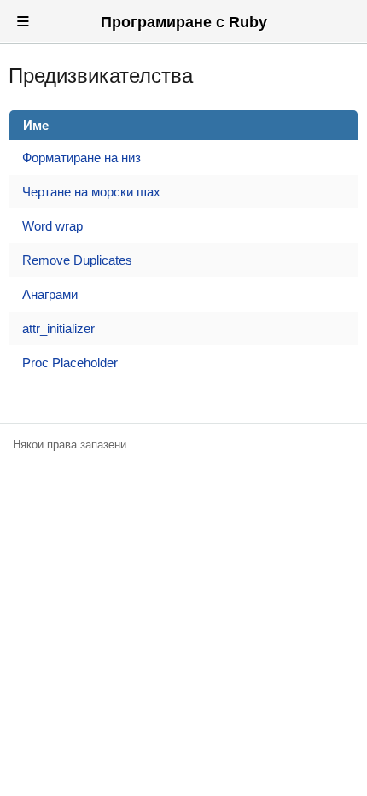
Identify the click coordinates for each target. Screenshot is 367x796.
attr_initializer (58, 328)
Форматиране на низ (81, 157)
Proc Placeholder (70, 362)
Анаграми (50, 294)
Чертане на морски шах (91, 191)
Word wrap (52, 226)
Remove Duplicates (77, 260)
